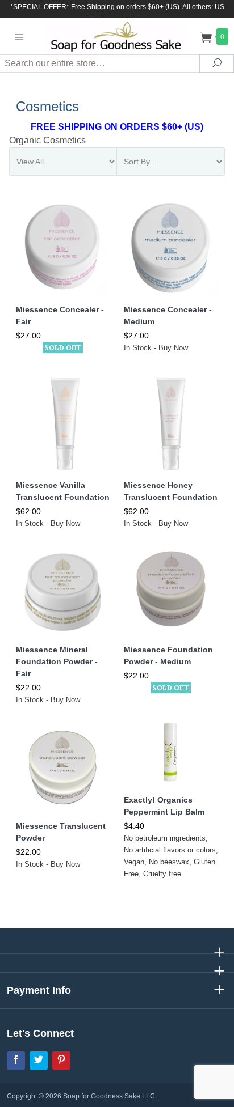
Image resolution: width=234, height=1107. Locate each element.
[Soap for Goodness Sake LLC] (117, 36)
